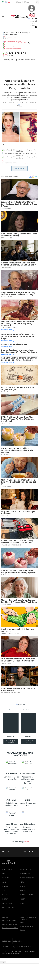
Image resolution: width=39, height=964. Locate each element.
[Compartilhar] (3, 160)
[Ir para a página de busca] (36, 27)
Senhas (15, 46)
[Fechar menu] (16, 33)
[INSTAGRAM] (35, 851)
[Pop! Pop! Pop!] (6, 55)
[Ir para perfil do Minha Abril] (19, 37)
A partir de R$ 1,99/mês (28, 742)
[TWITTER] (32, 851)
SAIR (33, 17)
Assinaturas (18, 41)
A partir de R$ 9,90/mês (11, 742)
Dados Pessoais (21, 45)
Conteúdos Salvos (23, 42)
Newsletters (18, 48)
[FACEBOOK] (28, 851)
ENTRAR (32, 15)
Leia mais (19, 168)
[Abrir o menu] (3, 16)
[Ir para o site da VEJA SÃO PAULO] (19, 17)
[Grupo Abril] (3, 2)
